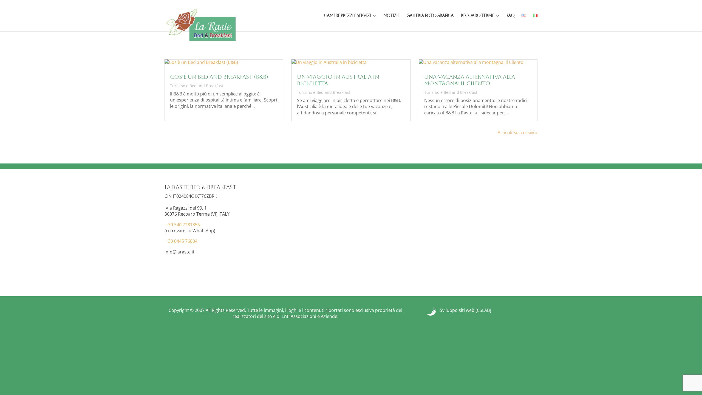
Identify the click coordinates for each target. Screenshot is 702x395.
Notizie (391, 16)
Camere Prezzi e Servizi (347, 16)
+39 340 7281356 (183, 225)
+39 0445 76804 (181, 241)
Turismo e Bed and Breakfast (196, 85)
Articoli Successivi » (517, 132)
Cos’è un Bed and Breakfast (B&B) (219, 77)
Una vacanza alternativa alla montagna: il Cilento (469, 80)
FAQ (510, 16)
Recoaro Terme (477, 16)
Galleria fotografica (430, 16)
